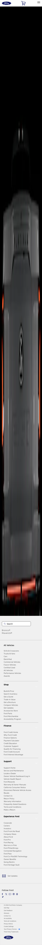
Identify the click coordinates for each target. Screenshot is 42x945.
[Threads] (17, 894)
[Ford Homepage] (8, 939)
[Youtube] (10, 894)
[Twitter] (6, 894)
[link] (6, 908)
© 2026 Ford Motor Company (13, 905)
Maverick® (7, 633)
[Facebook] (3, 894)
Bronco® (6, 630)
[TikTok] (3, 897)
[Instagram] (14, 894)
